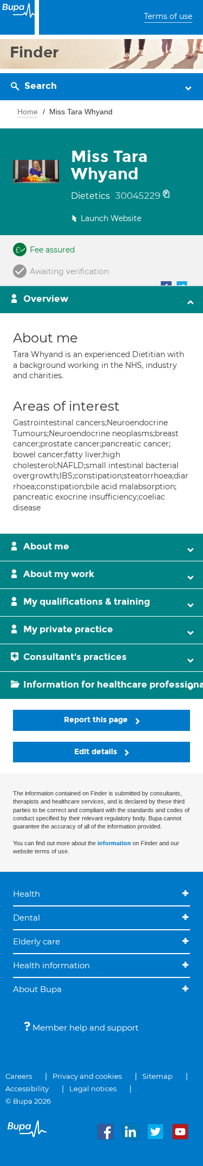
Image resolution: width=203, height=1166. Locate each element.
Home (27, 111)
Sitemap (157, 1076)
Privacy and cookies (87, 1076)
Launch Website (111, 218)
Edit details (96, 751)
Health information (51, 965)
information (114, 843)
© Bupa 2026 (28, 1101)
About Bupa (37, 989)
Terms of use (168, 16)
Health (26, 894)
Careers (18, 1076)
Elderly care (36, 941)
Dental (26, 917)
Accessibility (27, 1088)
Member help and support (84, 1027)
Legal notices (92, 1088)
